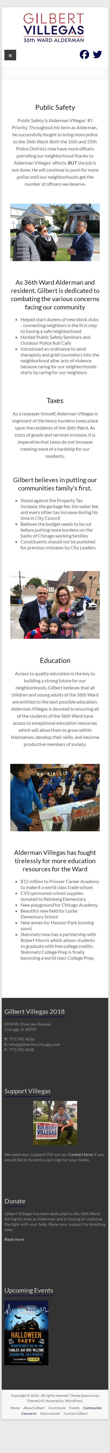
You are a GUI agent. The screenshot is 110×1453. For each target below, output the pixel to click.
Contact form (80, 1154)
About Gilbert (34, 1408)
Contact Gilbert (75, 1413)
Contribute (56, 1408)
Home (15, 1408)
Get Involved (50, 1413)
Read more (14, 1239)
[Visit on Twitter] (97, 56)
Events (74, 1408)
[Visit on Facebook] (84, 56)
